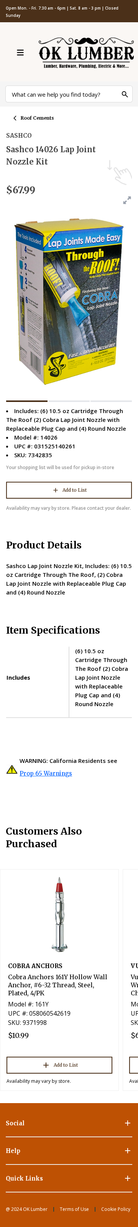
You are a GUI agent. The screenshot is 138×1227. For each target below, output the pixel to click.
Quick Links (24, 1178)
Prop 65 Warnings (46, 773)
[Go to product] (59, 914)
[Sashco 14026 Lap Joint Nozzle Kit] (27, 401)
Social (15, 1123)
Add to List (74, 490)
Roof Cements (37, 118)
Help (13, 1151)
